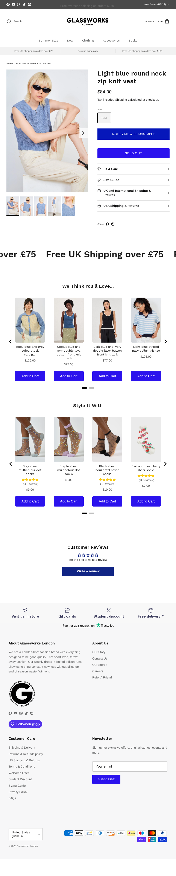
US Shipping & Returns (24, 760)
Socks (133, 40)
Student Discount (20, 779)
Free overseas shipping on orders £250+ (88, 4)
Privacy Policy (18, 792)
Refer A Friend (102, 677)
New (70, 40)
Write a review (88, 571)
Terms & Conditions (22, 766)
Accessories (111, 40)
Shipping (121, 99)
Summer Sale (48, 40)
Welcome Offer (19, 773)
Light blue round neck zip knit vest (34, 63)
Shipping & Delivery (22, 747)
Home (9, 63)
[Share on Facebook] (107, 224)
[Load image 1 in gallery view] (47, 131)
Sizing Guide (17, 785)
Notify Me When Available (133, 134)
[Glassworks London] (88, 21)
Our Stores (99, 664)
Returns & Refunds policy (26, 754)
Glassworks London (27, 846)
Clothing (88, 40)
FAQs (12, 798)
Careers (97, 671)
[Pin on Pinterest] (112, 224)
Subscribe (106, 779)
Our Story (98, 652)
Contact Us (99, 658)
